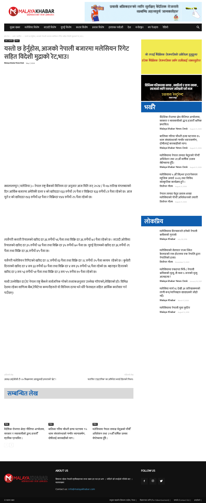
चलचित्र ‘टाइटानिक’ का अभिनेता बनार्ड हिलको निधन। (110, 379)
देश (129, 27)
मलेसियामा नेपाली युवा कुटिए (175, 307)
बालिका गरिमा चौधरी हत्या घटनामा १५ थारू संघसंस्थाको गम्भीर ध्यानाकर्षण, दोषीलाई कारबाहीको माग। (67, 433)
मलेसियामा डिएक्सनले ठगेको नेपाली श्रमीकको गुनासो (178, 233)
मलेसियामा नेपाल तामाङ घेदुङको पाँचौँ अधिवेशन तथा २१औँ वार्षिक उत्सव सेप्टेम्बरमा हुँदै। (111, 433)
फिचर (17, 40)
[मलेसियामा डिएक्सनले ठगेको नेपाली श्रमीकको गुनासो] (149, 237)
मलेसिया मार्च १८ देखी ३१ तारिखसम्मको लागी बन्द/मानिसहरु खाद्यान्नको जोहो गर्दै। (180, 292)
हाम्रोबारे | (198, 500)
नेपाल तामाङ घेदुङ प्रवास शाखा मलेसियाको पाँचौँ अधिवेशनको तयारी (179, 195)
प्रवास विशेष (98, 27)
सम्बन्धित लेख (22, 393)
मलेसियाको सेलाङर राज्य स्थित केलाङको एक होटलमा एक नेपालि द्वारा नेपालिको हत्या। (180, 254)
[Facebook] (144, 481)
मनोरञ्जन (139, 27)
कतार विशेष (82, 27)
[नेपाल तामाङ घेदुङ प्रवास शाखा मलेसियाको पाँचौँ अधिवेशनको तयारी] (149, 200)
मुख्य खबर (15, 27)
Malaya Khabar (168, 239)
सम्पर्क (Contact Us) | (182, 500)
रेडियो (165, 27)
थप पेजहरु (153, 27)
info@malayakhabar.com (81, 489)
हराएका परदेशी (116, 27)
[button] (198, 27)
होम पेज (7, 36)
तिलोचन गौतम (166, 186)
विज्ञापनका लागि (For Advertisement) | (155, 500)
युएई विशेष (66, 27)
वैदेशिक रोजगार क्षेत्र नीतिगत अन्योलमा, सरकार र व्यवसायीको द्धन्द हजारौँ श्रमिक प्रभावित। (24, 433)
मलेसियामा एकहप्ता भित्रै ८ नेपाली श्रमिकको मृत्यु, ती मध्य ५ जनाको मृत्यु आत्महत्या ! (178, 273)
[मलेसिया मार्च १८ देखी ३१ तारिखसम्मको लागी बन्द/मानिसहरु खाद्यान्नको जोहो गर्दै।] (149, 295)
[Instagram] (153, 481)
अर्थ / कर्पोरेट (17, 36)
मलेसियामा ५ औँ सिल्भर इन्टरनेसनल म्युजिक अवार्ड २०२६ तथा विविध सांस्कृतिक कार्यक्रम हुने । (178, 178)
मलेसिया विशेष (32, 27)
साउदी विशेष (50, 27)
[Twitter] (161, 481)
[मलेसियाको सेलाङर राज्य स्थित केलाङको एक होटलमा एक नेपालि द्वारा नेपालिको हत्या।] (149, 257)
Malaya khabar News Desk (14, 63)
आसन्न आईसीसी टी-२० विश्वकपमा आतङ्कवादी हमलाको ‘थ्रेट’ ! (30, 379)
